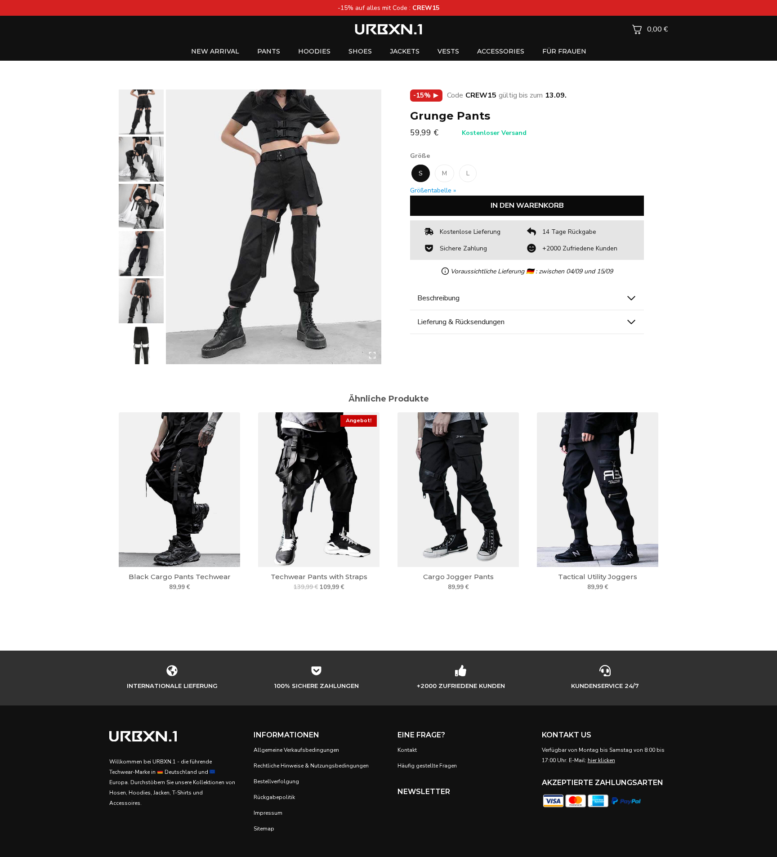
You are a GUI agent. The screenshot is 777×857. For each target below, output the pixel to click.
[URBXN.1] (388, 29)
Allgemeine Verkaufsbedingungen (296, 750)
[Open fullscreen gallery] (372, 355)
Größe (420, 156)
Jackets (405, 51)
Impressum (268, 813)
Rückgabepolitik (274, 797)
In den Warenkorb (527, 205)
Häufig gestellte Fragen (427, 765)
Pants (268, 51)
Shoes (360, 51)
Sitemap (264, 828)
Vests (448, 51)
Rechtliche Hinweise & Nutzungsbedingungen (311, 765)
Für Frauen (564, 51)
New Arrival (215, 51)
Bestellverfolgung (276, 781)
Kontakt (407, 750)
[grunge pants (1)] (273, 226)
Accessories (500, 51)
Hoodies (314, 51)
